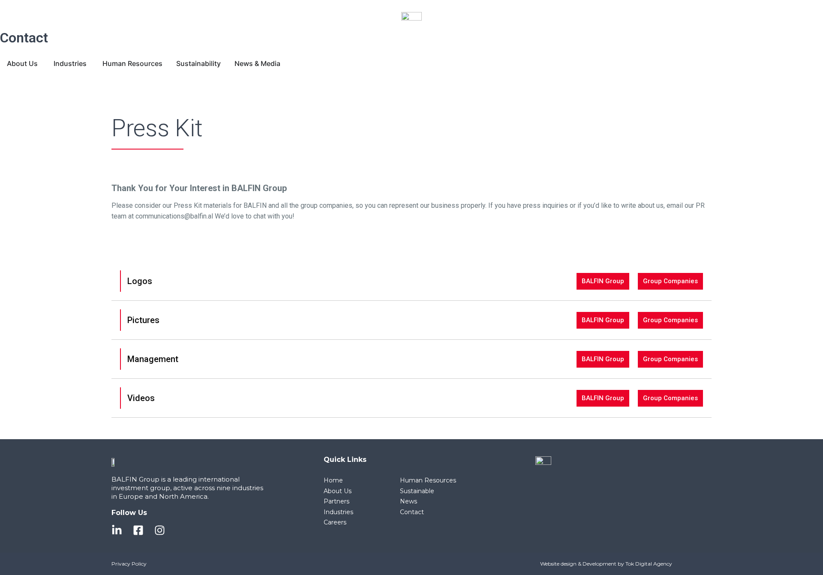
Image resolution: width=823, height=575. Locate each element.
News (408, 501)
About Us (337, 491)
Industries (338, 512)
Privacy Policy (129, 563)
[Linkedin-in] (116, 530)
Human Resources (428, 480)
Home (333, 480)
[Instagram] (159, 530)
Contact (24, 38)
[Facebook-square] (138, 530)
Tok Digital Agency (648, 563)
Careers (335, 522)
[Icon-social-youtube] (181, 530)
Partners (336, 501)
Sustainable (417, 491)
